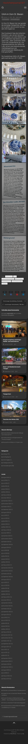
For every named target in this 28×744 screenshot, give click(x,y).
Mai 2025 (5, 521)
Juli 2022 (5, 617)
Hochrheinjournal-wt (17, 281)
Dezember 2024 (7, 535)
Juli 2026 (5, 480)
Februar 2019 (6, 678)
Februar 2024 (6, 565)
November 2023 (7, 570)
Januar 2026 (6, 497)
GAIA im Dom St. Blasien (8, 278)
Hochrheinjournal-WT (14, 2)
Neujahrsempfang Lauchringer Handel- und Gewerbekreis (12, 340)
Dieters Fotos (9, 276)
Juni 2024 (5, 553)
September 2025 (7, 509)
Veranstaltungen (15, 19)
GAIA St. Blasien (19, 278)
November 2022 (7, 605)
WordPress (13, 733)
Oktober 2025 (6, 506)
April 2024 (5, 559)
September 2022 (7, 611)
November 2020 (7, 661)
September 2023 (7, 576)
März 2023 (5, 594)
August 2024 (6, 547)
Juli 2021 (5, 649)
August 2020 (6, 670)
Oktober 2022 (6, 608)
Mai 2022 (5, 623)
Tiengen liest (7, 394)
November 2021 (7, 638)
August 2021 (6, 646)
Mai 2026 (5, 486)
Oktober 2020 (6, 664)
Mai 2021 (5, 655)
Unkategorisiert (6, 462)
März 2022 (5, 629)
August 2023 (6, 579)
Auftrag (5, 454)
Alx (23, 733)
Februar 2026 (6, 495)
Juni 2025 (5, 518)
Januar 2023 (6, 600)
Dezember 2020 (7, 658)
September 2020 (7, 667)
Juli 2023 (5, 582)
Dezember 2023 (7, 567)
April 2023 (5, 591)
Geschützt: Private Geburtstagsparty (16, 702)
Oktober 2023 (6, 573)
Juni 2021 (5, 652)
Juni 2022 (5, 620)
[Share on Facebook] (11, 293)
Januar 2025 (6, 532)
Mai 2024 (5, 556)
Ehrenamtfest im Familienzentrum (17, 690)
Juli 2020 (5, 673)
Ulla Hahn (5, 690)
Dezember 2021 (7, 635)
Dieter (19, 17)
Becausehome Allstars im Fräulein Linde (12, 442)
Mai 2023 (5, 588)
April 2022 (5, 626)
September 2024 (7, 544)
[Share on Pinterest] (17, 293)
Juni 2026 (5, 483)
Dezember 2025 (7, 500)
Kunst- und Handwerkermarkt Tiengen (11, 367)
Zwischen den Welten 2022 (11, 419)
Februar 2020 (6, 675)
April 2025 (5, 524)
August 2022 (6, 614)
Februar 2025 (6, 530)
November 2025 (7, 503)
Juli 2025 (5, 515)
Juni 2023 (5, 585)
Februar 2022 (6, 632)
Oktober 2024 (6, 541)
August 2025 (6, 512)
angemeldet (10, 313)
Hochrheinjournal (6, 281)
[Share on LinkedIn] (23, 293)
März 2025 (5, 527)
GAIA (15, 276)
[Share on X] (5, 293)
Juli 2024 (5, 550)
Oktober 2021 (6, 640)
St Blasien (4, 283)
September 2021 (7, 643)
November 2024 (7, 538)
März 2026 (5, 492)
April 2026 (5, 489)
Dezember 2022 (7, 602)
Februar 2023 (6, 597)
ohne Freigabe (6, 459)
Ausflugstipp (5, 19)
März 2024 (5, 562)
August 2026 (6, 477)
